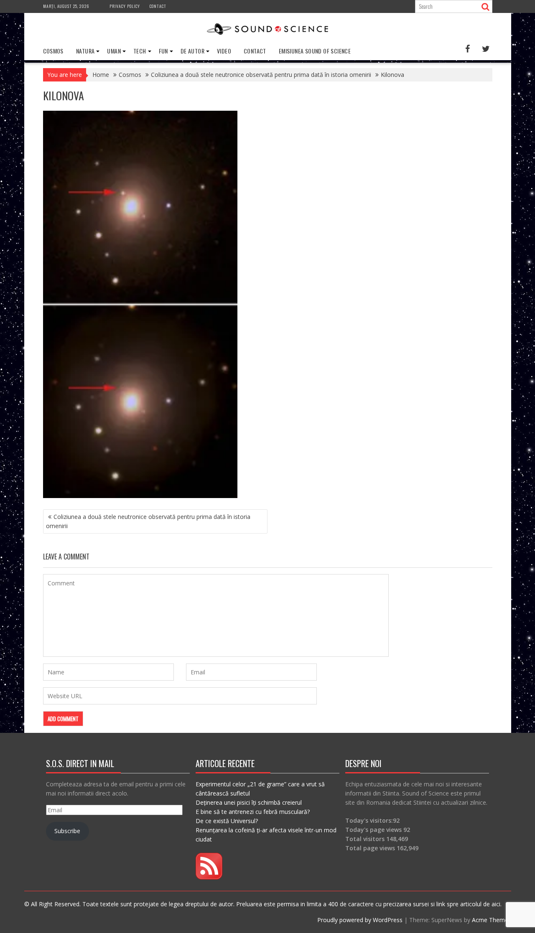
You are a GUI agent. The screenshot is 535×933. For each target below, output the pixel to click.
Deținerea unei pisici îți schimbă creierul (249, 802)
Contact (158, 6)
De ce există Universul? (227, 821)
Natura (85, 50)
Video (224, 50)
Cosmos (53, 50)
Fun (163, 50)
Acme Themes (491, 920)
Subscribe (67, 831)
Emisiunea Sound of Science (315, 50)
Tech (139, 50)
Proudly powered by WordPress (360, 920)
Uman (114, 50)
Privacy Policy (125, 6)
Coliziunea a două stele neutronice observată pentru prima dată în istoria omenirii (148, 521)
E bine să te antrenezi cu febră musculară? (253, 812)
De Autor (192, 50)
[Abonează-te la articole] (209, 877)
